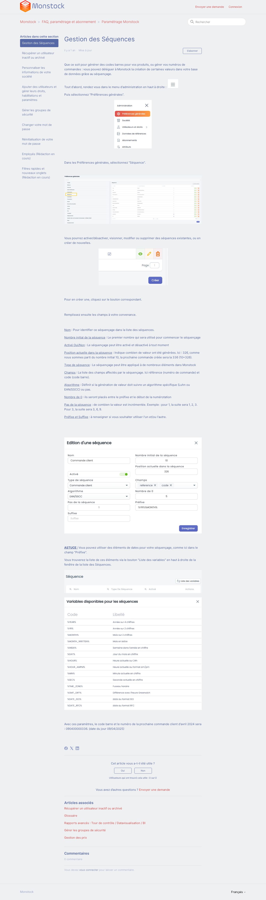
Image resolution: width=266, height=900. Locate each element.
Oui (123, 770)
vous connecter (88, 869)
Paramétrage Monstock (120, 22)
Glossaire (70, 815)
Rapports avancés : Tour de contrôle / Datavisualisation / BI (104, 823)
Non (143, 770)
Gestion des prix (75, 837)
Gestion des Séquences (38, 43)
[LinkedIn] (77, 748)
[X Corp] (71, 748)
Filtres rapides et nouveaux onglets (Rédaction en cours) (36, 173)
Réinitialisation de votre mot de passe (37, 142)
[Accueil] (42, 11)
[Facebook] (66, 748)
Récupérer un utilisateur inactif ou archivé (38, 55)
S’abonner (192, 50)
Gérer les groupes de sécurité (36, 112)
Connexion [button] (235, 6)
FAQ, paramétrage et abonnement (69, 22)
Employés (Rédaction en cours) (38, 156)
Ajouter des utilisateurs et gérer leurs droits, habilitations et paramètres (39, 93)
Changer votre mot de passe (37, 127)
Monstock (28, 22)
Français (237, 892)
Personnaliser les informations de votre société (36, 72)
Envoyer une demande (209, 6)
